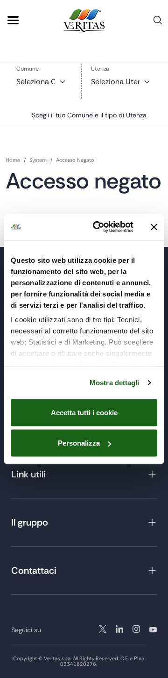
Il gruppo (29, 522)
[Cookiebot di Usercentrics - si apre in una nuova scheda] (98, 227)
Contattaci (33, 570)
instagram (119, 629)
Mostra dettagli (115, 383)
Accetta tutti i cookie (84, 412)
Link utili (28, 474)
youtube (153, 629)
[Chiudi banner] (154, 227)
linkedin (136, 629)
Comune (27, 69)
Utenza (100, 69)
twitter (102, 629)
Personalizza (79, 443)
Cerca (157, 23)
